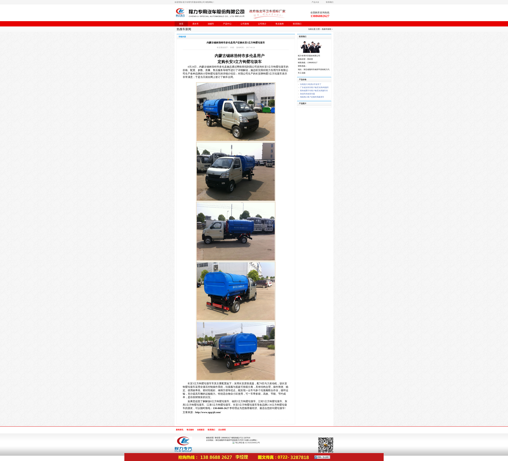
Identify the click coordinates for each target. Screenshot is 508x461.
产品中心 (227, 24)
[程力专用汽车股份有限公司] (231, 18)
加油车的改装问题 (307, 94)
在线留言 (201, 430)
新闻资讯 (179, 430)
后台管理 (222, 430)
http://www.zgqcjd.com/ (208, 412)
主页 (318, 29)
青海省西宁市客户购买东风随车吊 (314, 91)
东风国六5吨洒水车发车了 (310, 84)
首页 (181, 24)
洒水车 (195, 24)
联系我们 (329, 2)
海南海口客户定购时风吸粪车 (312, 97)
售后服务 (279, 24)
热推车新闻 (327, 29)
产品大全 (315, 2)
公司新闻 (245, 24)
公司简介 (262, 24)
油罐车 (211, 24)
